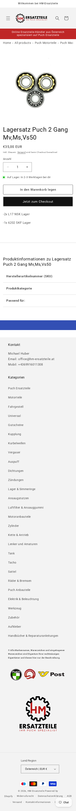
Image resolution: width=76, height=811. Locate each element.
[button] (8, 18)
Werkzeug (14, 608)
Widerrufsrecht (25, 796)
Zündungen (16, 480)
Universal (14, 415)
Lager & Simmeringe (21, 489)
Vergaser (14, 452)
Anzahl (7, 158)
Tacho (12, 562)
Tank (11, 553)
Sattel (12, 571)
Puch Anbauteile (19, 590)
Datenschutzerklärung (50, 796)
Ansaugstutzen (18, 498)
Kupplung (14, 434)
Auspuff (13, 461)
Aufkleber (14, 626)
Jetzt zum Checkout (38, 201)
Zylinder (13, 525)
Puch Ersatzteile (19, 388)
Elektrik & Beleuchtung (23, 599)
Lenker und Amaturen (22, 544)
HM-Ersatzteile (36, 791)
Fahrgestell (16, 406)
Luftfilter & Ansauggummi (25, 507)
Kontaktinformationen (38, 802)
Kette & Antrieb (18, 535)
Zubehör (13, 617)
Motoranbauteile (19, 516)
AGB (69, 796)
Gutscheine (16, 425)
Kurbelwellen (17, 443)
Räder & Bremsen (20, 580)
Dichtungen (16, 470)
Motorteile (15, 397)
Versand (21, 152)
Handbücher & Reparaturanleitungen (33, 635)
